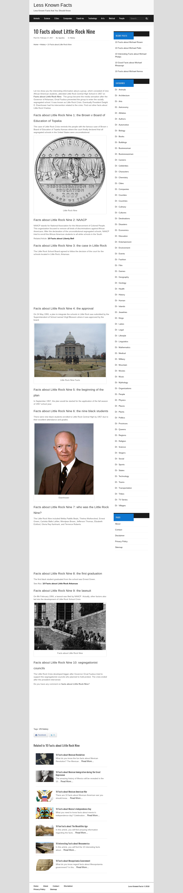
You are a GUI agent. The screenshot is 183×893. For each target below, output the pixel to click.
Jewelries (123, 312)
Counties (123, 195)
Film (121, 265)
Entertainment (125, 242)
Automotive (124, 125)
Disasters (123, 224)
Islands (122, 306)
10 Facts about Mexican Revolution (70, 754)
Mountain (123, 365)
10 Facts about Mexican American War (71, 791)
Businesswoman (126, 154)
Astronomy (123, 107)
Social (121, 459)
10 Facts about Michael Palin (128, 48)
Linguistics (123, 341)
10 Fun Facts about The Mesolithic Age (72, 826)
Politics (122, 417)
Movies (122, 371)
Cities (56, 18)
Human (122, 300)
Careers (122, 160)
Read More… (87, 761)
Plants (121, 412)
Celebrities (123, 166)
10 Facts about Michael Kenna (129, 71)
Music (121, 376)
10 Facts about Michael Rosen (129, 42)
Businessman (125, 148)
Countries (80, 18)
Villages (122, 505)
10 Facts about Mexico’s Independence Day (73, 808)
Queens (122, 429)
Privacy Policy (121, 541)
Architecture (124, 95)
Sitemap (119, 547)
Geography (124, 277)
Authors (122, 119)
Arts (103, 18)
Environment (124, 248)
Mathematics (124, 347)
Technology (92, 18)
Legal (121, 330)
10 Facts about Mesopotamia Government (73, 860)
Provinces (123, 423)
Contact (118, 530)
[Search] (146, 18)
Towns (121, 482)
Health (122, 289)
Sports (122, 464)
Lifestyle (122, 335)
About (117, 524)
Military (122, 359)
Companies (67, 18)
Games (122, 271)
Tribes (121, 494)
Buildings (123, 142)
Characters (124, 171)
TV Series (123, 500)
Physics (122, 400)
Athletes (122, 113)
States (121, 470)
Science (47, 18)
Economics (124, 230)
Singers (122, 453)
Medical (112, 18)
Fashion (122, 259)
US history (43, 729)
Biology (122, 130)
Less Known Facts (53, 5)
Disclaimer (120, 535)
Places (122, 406)
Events (122, 253)
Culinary (122, 207)
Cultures (122, 212)
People (122, 18)
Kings (121, 318)
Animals (37, 18)
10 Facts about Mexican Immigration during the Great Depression (78, 773)
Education (123, 236)
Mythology (123, 382)
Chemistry (123, 177)
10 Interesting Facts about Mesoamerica (72, 843)
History (72, 38)
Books (121, 136)
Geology (122, 283)
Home (36, 45)
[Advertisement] (71, 69)
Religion (122, 441)
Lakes (121, 324)
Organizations (125, 388)
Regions (122, 435)
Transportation (125, 488)
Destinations (124, 218)
